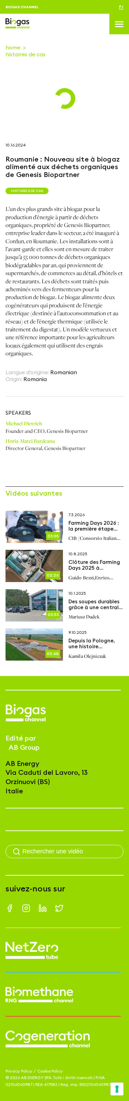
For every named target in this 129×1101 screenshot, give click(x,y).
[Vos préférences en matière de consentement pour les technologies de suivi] (116, 1089)
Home (13, 47)
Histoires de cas (25, 54)
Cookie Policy (50, 1071)
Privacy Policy (19, 1071)
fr (121, 6)
